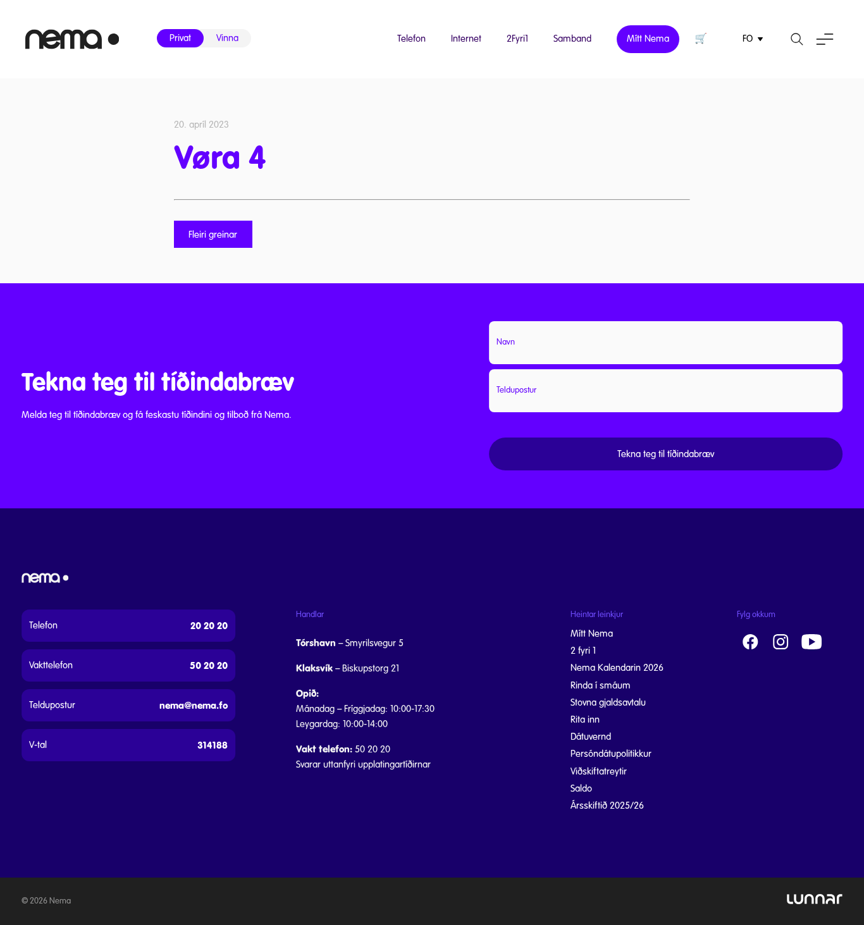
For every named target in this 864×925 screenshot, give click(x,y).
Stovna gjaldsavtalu (608, 702)
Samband (572, 38)
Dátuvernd (591, 736)
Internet (466, 38)
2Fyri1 (517, 38)
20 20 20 (209, 626)
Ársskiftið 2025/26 (607, 805)
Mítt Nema (648, 38)
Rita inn (585, 719)
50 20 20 (209, 665)
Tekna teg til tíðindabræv (665, 454)
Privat (180, 38)
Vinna (227, 38)
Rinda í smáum (601, 685)
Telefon (411, 38)
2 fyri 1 (583, 650)
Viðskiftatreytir (599, 771)
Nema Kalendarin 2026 (617, 667)
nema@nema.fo (193, 705)
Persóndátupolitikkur (611, 753)
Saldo (581, 788)
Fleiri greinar (212, 234)
